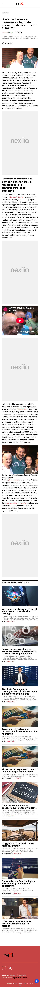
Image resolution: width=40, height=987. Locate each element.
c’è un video (13, 480)
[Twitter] (9, 966)
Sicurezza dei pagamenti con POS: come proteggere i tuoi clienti (20, 770)
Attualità (5, 13)
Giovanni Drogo (7, 32)
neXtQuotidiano (7, 778)
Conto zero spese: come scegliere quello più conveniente (19, 807)
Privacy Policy (21, 975)
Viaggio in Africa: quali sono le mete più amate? (18, 844)
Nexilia (4, 621)
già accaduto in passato (16, 503)
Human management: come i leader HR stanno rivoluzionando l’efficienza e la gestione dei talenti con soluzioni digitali (19, 651)
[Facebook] (2, 966)
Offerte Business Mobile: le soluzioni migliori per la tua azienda (16, 923)
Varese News (23, 409)
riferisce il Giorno (16, 197)
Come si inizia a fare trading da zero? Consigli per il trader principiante (18, 883)
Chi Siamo (5, 975)
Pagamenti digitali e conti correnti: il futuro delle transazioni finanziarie (20, 731)
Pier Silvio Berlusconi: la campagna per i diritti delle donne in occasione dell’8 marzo (20, 691)
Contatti (12, 975)
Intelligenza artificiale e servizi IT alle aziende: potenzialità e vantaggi (19, 611)
